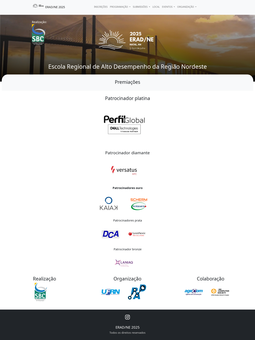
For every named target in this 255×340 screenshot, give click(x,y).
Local (156, 6)
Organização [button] (186, 6)
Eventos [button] (167, 6)
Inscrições (101, 6)
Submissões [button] (140, 6)
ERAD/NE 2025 (55, 7)
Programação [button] (119, 6)
